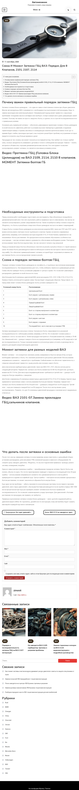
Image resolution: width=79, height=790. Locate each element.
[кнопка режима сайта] (68, 10)
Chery (7, 716)
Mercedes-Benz (10, 751)
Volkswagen (9, 760)
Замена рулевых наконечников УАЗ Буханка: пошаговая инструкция (28, 688)
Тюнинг (7, 769)
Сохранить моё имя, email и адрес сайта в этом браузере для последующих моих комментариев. (40, 574)
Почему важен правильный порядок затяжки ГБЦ (22, 80)
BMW (7, 707)
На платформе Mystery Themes (39, 788)
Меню (35, 10)
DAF (6, 733)
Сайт (6, 564)
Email (6, 556)
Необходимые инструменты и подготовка (19, 87)
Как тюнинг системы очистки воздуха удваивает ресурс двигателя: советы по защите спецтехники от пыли (39, 672)
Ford (6, 738)
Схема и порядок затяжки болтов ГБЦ (17, 89)
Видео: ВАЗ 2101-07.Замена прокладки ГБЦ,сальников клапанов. (27, 93)
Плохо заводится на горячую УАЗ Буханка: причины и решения (26, 683)
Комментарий (9, 529)
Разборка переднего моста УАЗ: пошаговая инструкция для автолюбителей (31, 692)
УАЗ (6, 773)
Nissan (7, 755)
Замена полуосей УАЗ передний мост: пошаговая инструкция (26, 679)
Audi (6, 702)
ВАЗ (6, 21)
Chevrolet (8, 720)
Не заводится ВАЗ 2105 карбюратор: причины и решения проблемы (37, 647)
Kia (6, 742)
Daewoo (7, 729)
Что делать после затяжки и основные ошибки (21, 96)
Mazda (7, 747)
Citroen (7, 724)
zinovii (17, 590)
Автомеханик (39, 2)
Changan (8, 711)
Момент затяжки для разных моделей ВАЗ (19, 91)
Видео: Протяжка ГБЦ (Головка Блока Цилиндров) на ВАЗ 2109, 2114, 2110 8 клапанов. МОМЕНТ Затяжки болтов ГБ (37, 83)
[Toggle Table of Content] (72, 77)
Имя (6, 549)
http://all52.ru (22, 595)
